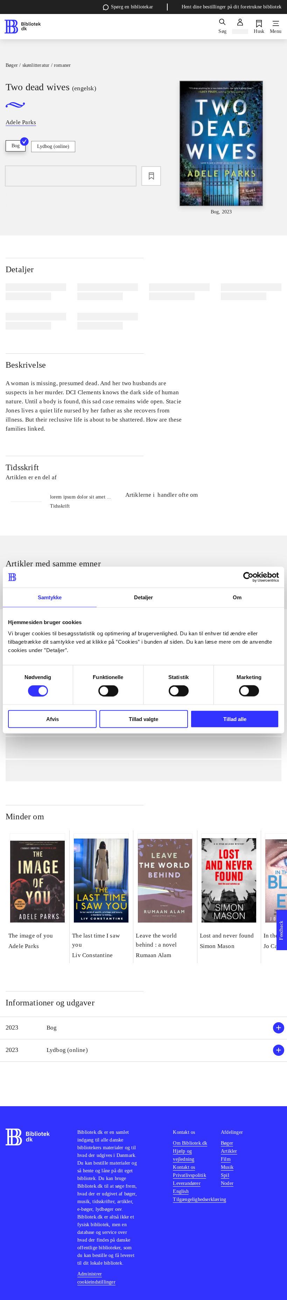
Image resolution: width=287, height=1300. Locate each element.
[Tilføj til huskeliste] (151, 176)
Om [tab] (237, 597)
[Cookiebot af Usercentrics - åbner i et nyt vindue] (248, 577)
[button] (143, 1028)
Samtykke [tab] (50, 597)
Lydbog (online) (53, 146)
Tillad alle (234, 719)
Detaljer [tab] (143, 597)
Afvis (52, 719)
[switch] (108, 691)
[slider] (221, 148)
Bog (16, 145)
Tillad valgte (143, 719)
